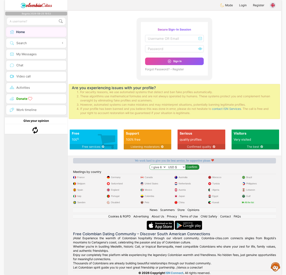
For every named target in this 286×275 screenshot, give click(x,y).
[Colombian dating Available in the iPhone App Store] (161, 223)
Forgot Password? (157, 69)
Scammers (167, 210)
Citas (39, 5)
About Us (158, 216)
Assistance (275, 266)
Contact (225, 216)
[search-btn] (61, 21)
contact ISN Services (226, 109)
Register (258, 5)
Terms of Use (189, 216)
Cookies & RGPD (119, 216)
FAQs (237, 216)
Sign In (177, 61)
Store (181, 210)
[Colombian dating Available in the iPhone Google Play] (188, 223)
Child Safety (209, 216)
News (153, 210)
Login (243, 5)
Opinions (193, 210)
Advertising (141, 216)
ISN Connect (174, 273)
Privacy (172, 216)
